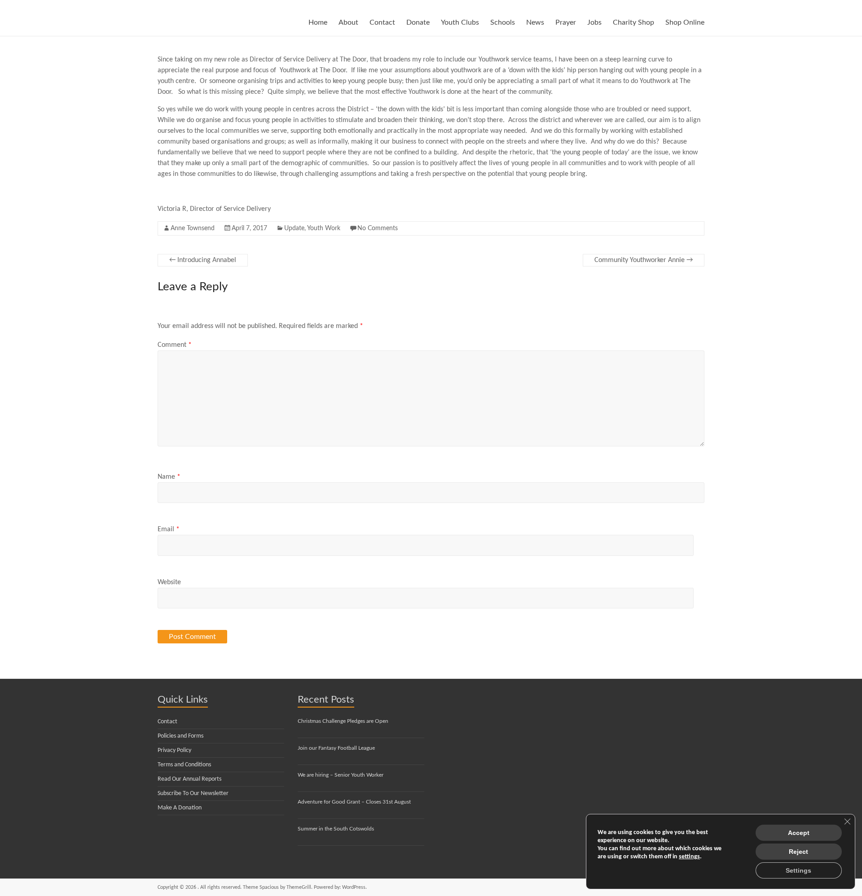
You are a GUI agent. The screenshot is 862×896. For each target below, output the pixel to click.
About (348, 22)
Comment (175, 345)
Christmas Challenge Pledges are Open (343, 721)
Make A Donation (180, 807)
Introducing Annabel (202, 260)
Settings (798, 870)
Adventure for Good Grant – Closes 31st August (354, 801)
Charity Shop (633, 22)
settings (689, 856)
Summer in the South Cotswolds (336, 828)
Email (169, 529)
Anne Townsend (193, 228)
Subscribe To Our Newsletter (193, 793)
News (535, 22)
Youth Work (323, 228)
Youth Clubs (460, 22)
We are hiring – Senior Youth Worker (340, 775)
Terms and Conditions (184, 764)
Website (169, 582)
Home (317, 22)
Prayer (565, 22)
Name (169, 477)
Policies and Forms (180, 736)
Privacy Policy (174, 750)
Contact (382, 22)
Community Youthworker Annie (643, 260)
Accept (798, 832)
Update (294, 228)
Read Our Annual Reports (189, 779)
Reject (798, 851)
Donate (418, 22)
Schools (502, 22)
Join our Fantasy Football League (336, 748)
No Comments (377, 228)
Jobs (594, 22)
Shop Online (684, 22)
